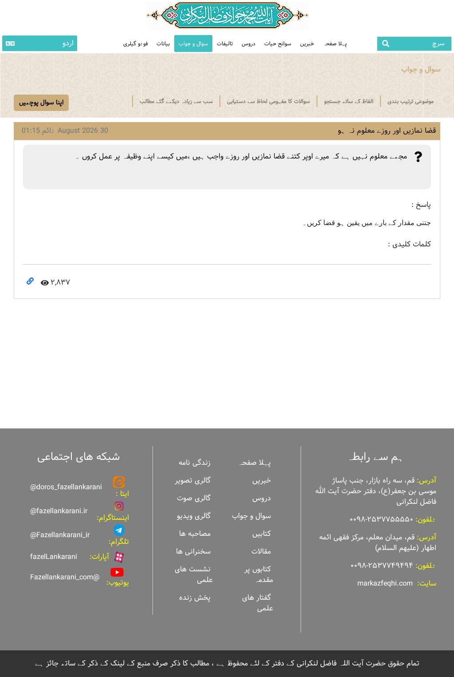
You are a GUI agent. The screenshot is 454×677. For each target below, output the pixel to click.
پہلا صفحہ (335, 43)
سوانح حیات (277, 43)
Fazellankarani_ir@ (60, 535)
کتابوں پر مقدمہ (258, 574)
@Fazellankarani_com (64, 577)
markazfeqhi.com (385, 584)
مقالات (261, 552)
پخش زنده (195, 598)
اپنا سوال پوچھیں (41, 102)
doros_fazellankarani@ (66, 487)
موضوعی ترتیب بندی (410, 101)
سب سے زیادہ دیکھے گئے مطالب (176, 101)
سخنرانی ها (193, 552)
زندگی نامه (195, 463)
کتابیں (261, 534)
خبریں (307, 43)
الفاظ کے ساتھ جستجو (348, 101)
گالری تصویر (193, 481)
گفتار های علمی (257, 603)
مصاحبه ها (195, 534)
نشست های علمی (194, 574)
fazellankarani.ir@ (58, 511)
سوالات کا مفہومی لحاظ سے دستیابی (268, 101)
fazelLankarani (53, 557)
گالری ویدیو (194, 516)
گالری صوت (194, 498)
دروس (248, 43)
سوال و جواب (193, 43)
